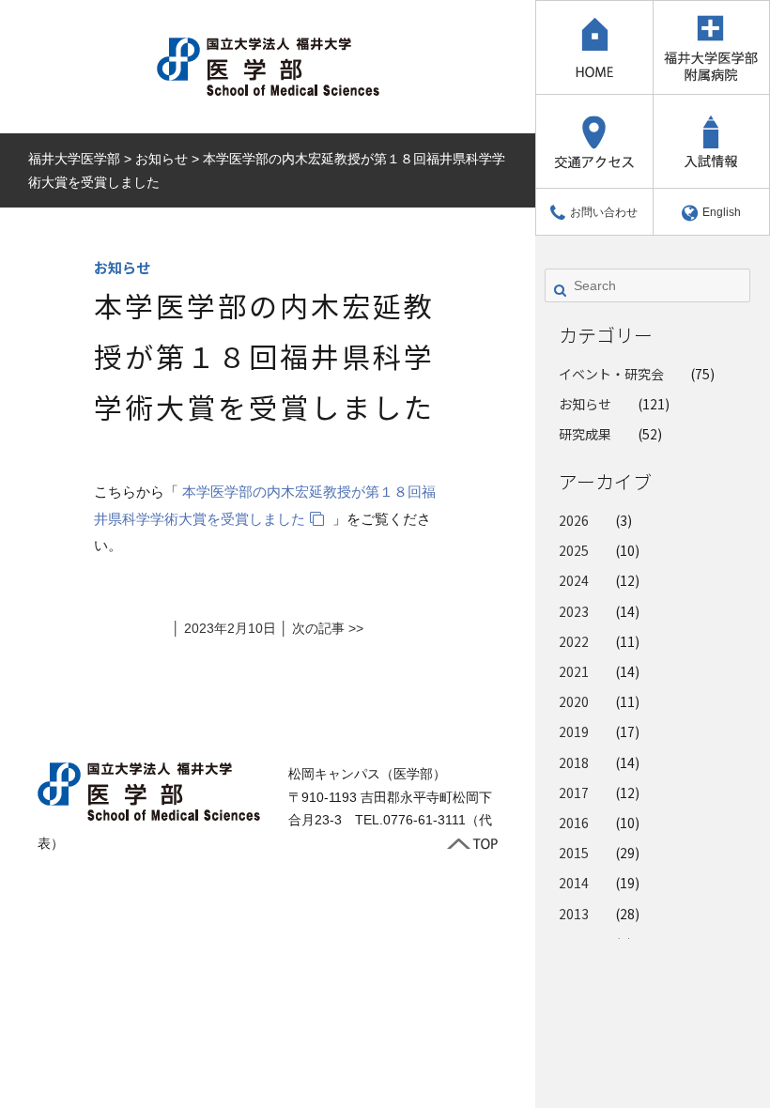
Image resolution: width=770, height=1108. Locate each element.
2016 (574, 822)
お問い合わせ (604, 212)
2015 (574, 852)
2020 (574, 701)
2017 (574, 792)
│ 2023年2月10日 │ (232, 628)
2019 (574, 731)
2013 (574, 913)
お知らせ (585, 403)
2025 (574, 550)
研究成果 (585, 433)
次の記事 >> (327, 628)
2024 (574, 580)
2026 (574, 520)
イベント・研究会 (611, 373)
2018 (574, 762)
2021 (574, 671)
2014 (574, 882)
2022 (574, 641)
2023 (574, 611)
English (721, 212)
